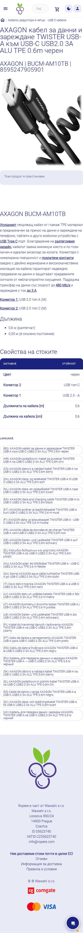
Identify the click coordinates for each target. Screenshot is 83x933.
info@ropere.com (41, 842)
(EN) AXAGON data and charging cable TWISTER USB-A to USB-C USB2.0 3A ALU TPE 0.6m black (41, 501)
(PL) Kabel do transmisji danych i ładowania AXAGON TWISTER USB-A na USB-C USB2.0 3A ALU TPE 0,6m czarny (38, 627)
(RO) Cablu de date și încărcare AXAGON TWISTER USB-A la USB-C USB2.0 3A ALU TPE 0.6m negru (40, 649)
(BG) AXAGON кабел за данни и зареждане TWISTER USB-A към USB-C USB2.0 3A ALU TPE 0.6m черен (39, 450)
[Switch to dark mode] (69, 9)
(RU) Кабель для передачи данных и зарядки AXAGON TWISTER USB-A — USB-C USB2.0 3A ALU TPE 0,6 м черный (40, 661)
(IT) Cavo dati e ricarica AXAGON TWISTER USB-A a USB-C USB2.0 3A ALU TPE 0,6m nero (41, 585)
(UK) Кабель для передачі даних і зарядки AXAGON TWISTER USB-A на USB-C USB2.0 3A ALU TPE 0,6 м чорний (38, 715)
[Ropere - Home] (19, 8)
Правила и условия (41, 869)
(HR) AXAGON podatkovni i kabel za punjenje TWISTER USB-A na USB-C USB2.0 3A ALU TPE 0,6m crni (39, 460)
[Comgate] (41, 896)
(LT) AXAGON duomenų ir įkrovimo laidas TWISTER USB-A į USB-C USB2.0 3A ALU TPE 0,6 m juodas (41, 606)
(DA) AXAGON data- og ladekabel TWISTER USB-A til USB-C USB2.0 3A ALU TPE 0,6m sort (40, 480)
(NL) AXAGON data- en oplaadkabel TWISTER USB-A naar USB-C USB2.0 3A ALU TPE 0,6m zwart (40, 490)
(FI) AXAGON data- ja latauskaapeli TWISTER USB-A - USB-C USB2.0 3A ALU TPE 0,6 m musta (41, 521)
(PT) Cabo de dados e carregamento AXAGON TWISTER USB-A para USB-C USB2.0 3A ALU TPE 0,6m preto (39, 639)
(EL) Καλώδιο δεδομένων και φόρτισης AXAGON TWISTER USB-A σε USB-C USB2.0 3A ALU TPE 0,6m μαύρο (37, 553)
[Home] (2, 20)
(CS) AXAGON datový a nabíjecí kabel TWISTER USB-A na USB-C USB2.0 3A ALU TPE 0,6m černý (40, 470)
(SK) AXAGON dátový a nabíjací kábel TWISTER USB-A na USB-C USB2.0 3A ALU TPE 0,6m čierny (40, 673)
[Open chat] (73, 923)
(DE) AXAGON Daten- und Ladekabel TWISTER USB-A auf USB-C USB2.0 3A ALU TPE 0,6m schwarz (40, 541)
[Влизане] (77, 9)
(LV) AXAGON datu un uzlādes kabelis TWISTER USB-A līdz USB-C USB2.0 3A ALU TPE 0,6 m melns (41, 595)
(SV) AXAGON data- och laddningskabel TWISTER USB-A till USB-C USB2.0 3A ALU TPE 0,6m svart (40, 703)
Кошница (51, 197)
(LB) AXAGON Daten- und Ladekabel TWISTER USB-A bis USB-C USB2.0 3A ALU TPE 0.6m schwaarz (40, 616)
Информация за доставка (41, 864)
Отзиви (41, 859)
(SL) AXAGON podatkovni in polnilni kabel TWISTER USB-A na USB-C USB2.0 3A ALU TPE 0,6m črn (41, 683)
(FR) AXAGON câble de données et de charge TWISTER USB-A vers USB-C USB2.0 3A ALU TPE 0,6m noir (38, 531)
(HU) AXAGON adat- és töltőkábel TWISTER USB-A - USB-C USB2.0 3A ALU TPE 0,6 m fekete (41, 565)
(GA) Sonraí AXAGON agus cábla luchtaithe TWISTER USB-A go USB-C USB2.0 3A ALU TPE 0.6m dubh (41, 575)
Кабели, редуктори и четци (26, 20)
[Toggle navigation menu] (6, 9)
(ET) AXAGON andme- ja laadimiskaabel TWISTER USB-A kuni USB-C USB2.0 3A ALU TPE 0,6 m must (40, 511)
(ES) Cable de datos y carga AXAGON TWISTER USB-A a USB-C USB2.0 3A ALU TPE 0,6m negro (39, 693)
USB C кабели (57, 20)
